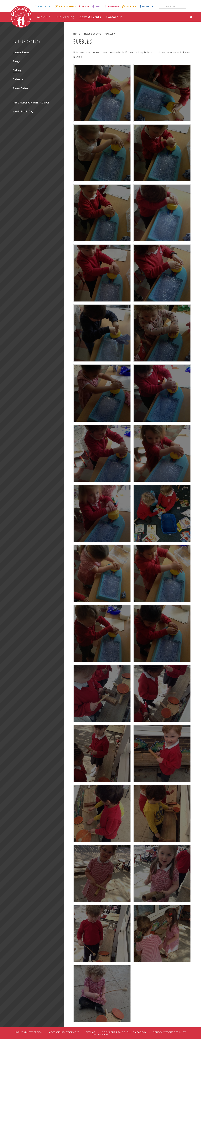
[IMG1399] (162, 333)
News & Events (92, 34)
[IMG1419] (102, 753)
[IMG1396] (162, 93)
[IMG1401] (102, 393)
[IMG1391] (102, 273)
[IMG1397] (102, 93)
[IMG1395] (102, 153)
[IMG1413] (162, 633)
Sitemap (90, 1032)
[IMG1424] (102, 813)
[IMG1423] (162, 753)
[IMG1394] (162, 153)
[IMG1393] (102, 213)
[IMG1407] (162, 513)
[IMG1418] (162, 693)
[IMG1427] (162, 873)
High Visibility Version (28, 1032)
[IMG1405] (162, 453)
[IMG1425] (162, 813)
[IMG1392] (162, 213)
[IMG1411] (162, 573)
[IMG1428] (102, 933)
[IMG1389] (102, 333)
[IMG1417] (102, 693)
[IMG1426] (102, 873)
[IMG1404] (102, 453)
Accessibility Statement (64, 1032)
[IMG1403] (162, 393)
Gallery (110, 34)
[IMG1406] (102, 513)
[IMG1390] (162, 273)
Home (76, 34)
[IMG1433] (102, 993)
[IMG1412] (102, 633)
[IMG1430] (162, 933)
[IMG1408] (102, 573)
